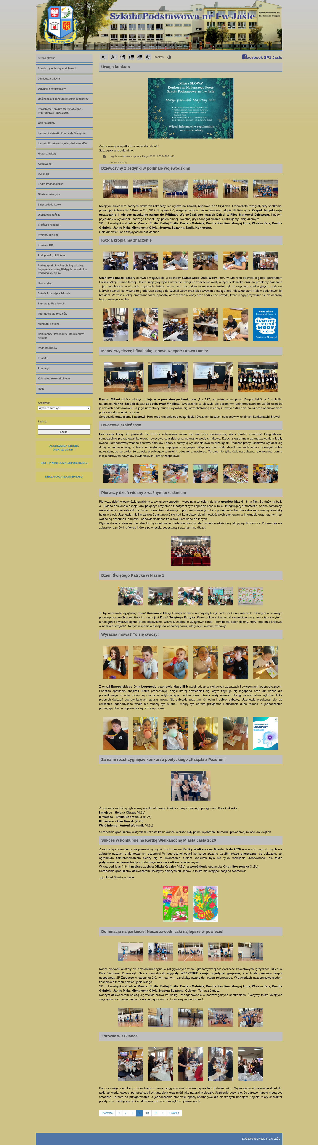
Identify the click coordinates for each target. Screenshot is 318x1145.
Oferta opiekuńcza (49, 214)
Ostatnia (174, 1113)
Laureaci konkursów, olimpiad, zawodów (62, 143)
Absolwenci (45, 163)
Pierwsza (107, 1113)
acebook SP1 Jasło (264, 57)
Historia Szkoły (47, 153)
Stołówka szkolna (48, 224)
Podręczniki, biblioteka (52, 255)
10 (147, 1113)
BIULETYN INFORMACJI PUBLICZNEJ (64, 463)
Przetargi (43, 368)
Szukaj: (42, 421)
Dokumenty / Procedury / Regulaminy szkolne (61, 336)
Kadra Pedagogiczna (50, 184)
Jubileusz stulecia (49, 78)
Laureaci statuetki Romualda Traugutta (62, 133)
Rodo (41, 388)
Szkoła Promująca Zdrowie (54, 293)
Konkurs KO (45, 245)
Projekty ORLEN (48, 235)
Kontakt (43, 358)
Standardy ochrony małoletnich (57, 68)
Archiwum (44, 402)
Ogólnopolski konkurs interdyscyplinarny (63, 98)
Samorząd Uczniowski (51, 303)
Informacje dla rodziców (52, 313)
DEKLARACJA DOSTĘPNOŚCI (64, 476)
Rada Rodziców (47, 348)
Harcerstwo (45, 283)
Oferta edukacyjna (49, 194)
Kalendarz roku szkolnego (54, 378)
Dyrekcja (43, 173)
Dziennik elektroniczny (52, 88)
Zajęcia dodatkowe (49, 204)
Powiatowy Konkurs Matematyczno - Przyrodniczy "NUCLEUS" (60, 111)
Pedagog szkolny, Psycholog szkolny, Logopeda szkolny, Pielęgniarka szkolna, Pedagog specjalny (62, 269)
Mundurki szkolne (48, 323)
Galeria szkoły (46, 122)
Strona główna (46, 58)
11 (155, 1113)
